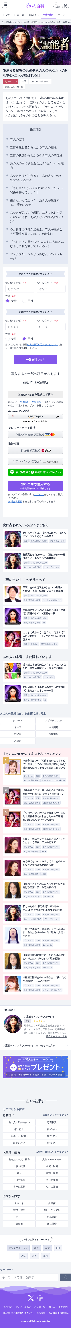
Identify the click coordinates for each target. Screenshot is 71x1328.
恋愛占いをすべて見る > (55, 1114)
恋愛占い (36, 22)
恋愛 (24, 81)
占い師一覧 (39, 1306)
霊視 (36, 1248)
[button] (35, 418)
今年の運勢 (19, 1186)
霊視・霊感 (19, 1210)
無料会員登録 (15, 501)
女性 (14, 301)
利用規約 (24, 401)
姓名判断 (53, 727)
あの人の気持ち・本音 (51, 22)
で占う (35, 359)
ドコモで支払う (31, 450)
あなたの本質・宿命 (19, 1159)
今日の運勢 (19, 1179)
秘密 (45, 1256)
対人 (19, 1173)
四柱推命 (53, 734)
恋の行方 (19, 1129)
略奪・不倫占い (19, 1136)
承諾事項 (36, 401)
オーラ (17, 727)
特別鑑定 (48, 14)
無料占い (34, 15)
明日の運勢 (52, 1179)
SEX (58, 1248)
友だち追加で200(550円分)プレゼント (38, 472)
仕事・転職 (19, 1166)
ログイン (39, 494)
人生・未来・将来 (51, 1159)
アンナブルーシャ (18, 1248)
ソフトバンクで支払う (28, 461)
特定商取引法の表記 (58, 1312)
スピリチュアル (53, 720)
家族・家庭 (52, 1173)
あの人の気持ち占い (40, 81)
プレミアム (12, 81)
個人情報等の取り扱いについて (42, 344)
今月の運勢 (52, 1186)
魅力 (34, 1256)
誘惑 (23, 1256)
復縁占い (52, 1129)
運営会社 (41, 1312)
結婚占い (52, 1142)
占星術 (17, 741)
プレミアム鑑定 (23, 22)
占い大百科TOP (8, 22)
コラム (62, 15)
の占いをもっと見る (29, 1045)
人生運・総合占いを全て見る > (52, 1151)
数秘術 (17, 734)
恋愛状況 (52, 1122)
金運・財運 (52, 1166)
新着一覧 (19, 15)
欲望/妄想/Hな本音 (14, 87)
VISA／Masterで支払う (30, 434)
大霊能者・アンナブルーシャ (39, 1016)
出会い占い (19, 1142)
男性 (30, 301)
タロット (18, 720)
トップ (6, 15)
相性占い (52, 1136)
